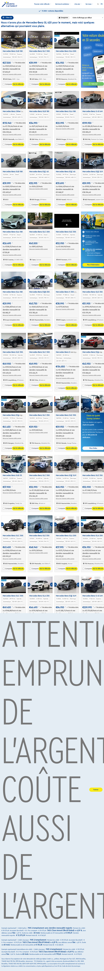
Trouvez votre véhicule (41, 4)
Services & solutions (62, 4)
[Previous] (2, 40)
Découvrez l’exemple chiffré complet (12, 74)
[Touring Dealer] (10, 4)
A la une (77, 4)
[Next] (24, 40)
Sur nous (88, 4)
